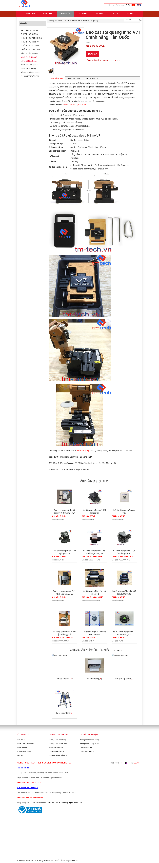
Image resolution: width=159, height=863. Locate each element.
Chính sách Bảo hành (56, 751)
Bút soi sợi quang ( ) (94, 678)
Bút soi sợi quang (29, 68)
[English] (139, 5)
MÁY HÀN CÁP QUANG (30, 30)
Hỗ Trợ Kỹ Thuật (74, 78)
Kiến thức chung (86, 747)
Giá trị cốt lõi (22, 747)
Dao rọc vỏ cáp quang (31, 72)
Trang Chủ (30, 14)
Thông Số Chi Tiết (56, 78)
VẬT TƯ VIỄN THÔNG (29, 53)
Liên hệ (20, 755)
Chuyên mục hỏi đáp (87, 751)
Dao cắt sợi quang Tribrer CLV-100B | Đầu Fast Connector (124, 592)
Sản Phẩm (65, 14)
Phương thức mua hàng (57, 740)
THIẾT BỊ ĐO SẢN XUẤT (30, 49)
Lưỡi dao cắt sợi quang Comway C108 (124, 511)
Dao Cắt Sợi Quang (29, 61)
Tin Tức (114, 14)
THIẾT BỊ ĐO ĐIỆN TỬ (30, 42)
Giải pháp (83, 14)
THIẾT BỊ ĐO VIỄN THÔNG (31, 38)
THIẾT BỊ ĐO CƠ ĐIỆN (30, 46)
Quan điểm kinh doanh (25, 744)
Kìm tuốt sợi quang (30, 65)
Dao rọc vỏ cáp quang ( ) (124, 678)
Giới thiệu (111, 5)
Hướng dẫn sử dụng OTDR (89, 744)
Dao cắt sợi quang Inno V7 (58, 83)
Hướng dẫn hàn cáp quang (89, 740)
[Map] (128, 5)
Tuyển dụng (120, 5)
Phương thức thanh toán (57, 744)
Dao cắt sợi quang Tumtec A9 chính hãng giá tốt (94, 511)
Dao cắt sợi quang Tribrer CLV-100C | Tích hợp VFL (94, 592)
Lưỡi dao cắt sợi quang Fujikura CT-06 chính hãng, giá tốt (124, 633)
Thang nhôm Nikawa (30, 76)
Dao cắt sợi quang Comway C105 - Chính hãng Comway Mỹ (64, 592)
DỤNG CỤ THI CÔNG (29, 57)
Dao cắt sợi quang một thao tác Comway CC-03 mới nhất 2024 (64, 511)
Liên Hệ (130, 14)
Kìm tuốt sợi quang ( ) (65, 678)
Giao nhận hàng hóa (55, 747)
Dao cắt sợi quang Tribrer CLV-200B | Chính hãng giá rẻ (64, 633)
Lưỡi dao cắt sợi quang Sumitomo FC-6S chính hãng (94, 633)
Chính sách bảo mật (24, 751)
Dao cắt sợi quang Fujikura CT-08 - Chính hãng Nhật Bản (124, 552)
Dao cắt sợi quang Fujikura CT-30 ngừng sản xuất (65, 552)
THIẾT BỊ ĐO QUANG (29, 34)
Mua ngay (92, 54)
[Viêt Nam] (133, 5)
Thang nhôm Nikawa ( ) (64, 713)
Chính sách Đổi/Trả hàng (57, 755)
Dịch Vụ (99, 14)
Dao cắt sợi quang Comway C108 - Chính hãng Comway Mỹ (94, 552)
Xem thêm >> (117, 650)
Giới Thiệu (47, 14)
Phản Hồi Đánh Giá (91, 78)
